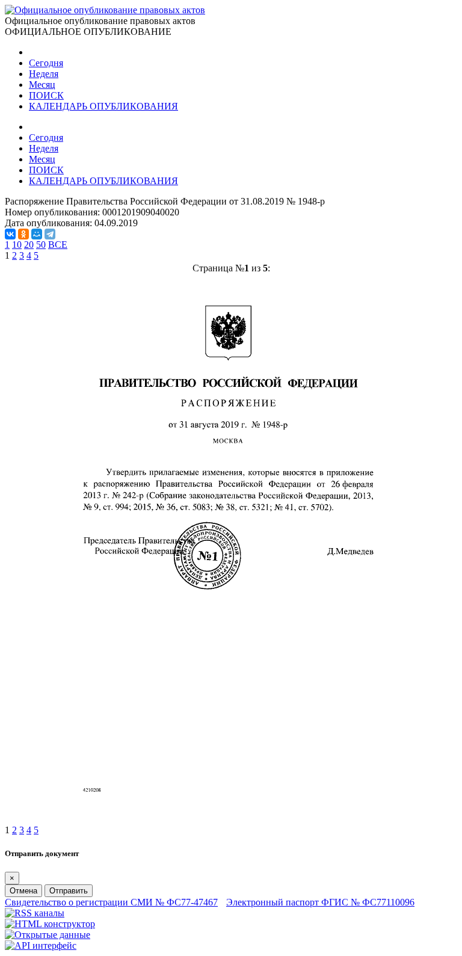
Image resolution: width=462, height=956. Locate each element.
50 (41, 244)
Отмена (23, 890)
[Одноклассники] (23, 234)
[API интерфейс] (40, 945)
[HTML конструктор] (50, 924)
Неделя (43, 74)
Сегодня (46, 63)
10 (17, 244)
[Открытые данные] (47, 935)
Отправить (68, 890)
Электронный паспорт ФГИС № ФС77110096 (320, 902)
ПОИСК (46, 95)
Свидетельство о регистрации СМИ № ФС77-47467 (111, 902)
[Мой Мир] (36, 234)
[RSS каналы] (34, 913)
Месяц (42, 84)
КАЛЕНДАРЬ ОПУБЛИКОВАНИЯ (103, 106)
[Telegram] (50, 234)
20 (29, 244)
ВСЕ (57, 244)
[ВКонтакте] (10, 234)
